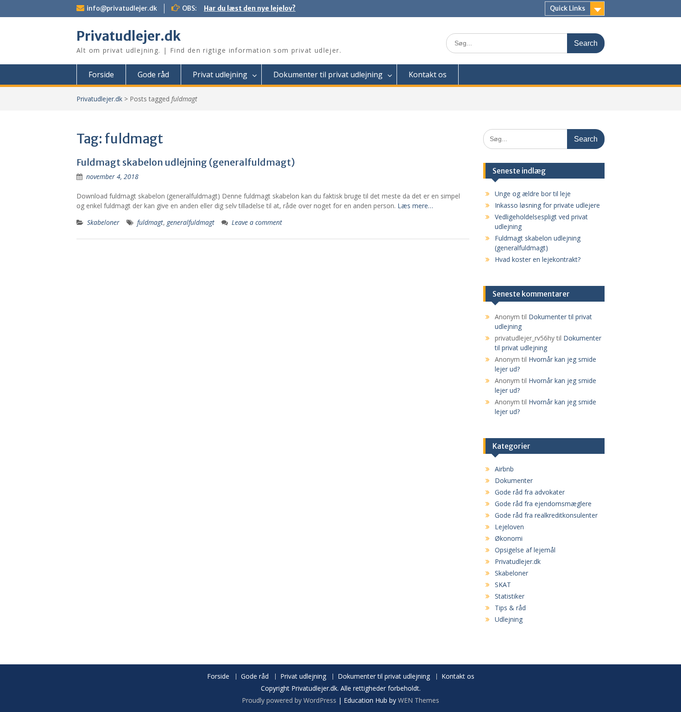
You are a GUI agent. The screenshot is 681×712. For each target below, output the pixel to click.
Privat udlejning (220, 74)
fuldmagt (150, 222)
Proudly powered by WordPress (289, 700)
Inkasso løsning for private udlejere (547, 205)
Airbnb (504, 468)
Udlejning (509, 619)
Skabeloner (103, 222)
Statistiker (509, 596)
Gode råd (153, 74)
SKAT (503, 584)
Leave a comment (257, 222)
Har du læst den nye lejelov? (250, 8)
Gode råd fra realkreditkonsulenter (546, 515)
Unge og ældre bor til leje (533, 193)
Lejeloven (509, 526)
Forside (101, 74)
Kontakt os (428, 74)
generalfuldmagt (190, 222)
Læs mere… (415, 205)
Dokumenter (514, 480)
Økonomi (509, 538)
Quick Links (567, 8)
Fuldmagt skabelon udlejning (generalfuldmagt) (185, 162)
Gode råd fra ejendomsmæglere (543, 503)
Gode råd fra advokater (530, 492)
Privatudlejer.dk (128, 36)
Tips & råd (510, 607)
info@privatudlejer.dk (122, 8)
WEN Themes (418, 700)
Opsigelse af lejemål (525, 549)
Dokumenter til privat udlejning (328, 74)
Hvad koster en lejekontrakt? (537, 259)
